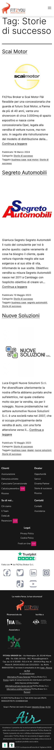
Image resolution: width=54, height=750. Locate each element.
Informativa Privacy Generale (18, 677)
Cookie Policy (27, 537)
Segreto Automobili (24, 172)
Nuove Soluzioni (21, 315)
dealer (30, 450)
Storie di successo (23, 155)
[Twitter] (20, 572)
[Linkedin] (33, 572)
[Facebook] (7, 572)
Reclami (27, 692)
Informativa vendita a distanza (19, 689)
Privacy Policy (27, 533)
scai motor (32, 159)
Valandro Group (38, 707)
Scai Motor (14, 51)
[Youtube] (33, 583)
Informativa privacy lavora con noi (18, 686)
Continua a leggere (14, 143)
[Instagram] (46, 572)
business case (18, 159)
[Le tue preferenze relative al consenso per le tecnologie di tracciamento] (4, 745)
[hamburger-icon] (49, 8)
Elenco (6, 680)
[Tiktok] (20, 583)
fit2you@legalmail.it (40, 658)
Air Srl (48, 707)
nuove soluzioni (43, 450)
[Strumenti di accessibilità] (11, 745)
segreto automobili (37, 302)
